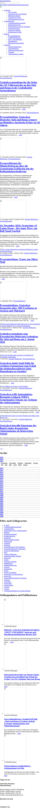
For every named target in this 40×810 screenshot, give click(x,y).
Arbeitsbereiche (9, 21)
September (28, 463)
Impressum (25, 5)
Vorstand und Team (14, 17)
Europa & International (11, 551)
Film (5, 552)
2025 (1, 459)
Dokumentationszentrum (16, 19)
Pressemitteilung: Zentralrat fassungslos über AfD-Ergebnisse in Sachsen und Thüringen (18, 308)
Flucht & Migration (10, 554)
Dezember (4, 463)
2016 (1, 482)
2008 (1, 497)
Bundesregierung (9, 536)
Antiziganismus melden (15, 54)
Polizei (6, 571)
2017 (1, 480)
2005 (1, 503)
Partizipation (8, 569)
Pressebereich (12, 41)
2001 (1, 511)
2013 (1, 487)
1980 (1, 516)
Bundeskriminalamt (10, 534)
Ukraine (6, 587)
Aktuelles (7, 45)
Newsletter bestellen (6, 5)
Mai (10, 465)
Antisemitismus (9, 529)
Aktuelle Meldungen (15, 47)
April (15, 465)
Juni (6, 465)
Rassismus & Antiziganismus (13, 574)
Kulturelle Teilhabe (14, 30)
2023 (1, 468)
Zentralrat (7, 10)
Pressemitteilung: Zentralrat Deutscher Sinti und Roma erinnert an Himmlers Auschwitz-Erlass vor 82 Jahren (20, 121)
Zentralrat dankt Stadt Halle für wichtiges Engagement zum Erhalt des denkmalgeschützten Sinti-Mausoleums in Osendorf (18, 367)
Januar (25, 465)
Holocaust (7, 558)
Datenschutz (17, 5)
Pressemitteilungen (14, 36)
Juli (2, 465)
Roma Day (7, 576)
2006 (1, 501)
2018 (1, 478)
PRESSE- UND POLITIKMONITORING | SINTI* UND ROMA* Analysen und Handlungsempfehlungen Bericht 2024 (22, 632)
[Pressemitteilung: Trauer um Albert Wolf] (20, 251)
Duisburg (7, 545)
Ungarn (6, 589)
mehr (24, 109)
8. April (6, 525)
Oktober (20, 463)
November (12, 463)
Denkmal (7, 543)
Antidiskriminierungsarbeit (16, 23)
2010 (1, 493)
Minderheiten (8, 563)
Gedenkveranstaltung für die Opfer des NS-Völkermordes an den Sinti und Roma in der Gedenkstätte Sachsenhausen (18, 86)
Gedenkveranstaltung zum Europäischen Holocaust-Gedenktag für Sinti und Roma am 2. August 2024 (19, 337)
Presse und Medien (10, 572)
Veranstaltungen (13, 48)
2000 (1, 512)
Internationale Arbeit (14, 32)
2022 (1, 470)
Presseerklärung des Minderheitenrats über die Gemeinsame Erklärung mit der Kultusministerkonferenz (17, 167)
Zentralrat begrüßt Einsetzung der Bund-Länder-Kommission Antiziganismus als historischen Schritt (18, 429)
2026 (1, 457)
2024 (1, 461)
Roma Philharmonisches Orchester (15, 578)
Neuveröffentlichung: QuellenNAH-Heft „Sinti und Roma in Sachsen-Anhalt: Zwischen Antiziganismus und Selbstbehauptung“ (20, 722)
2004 (1, 505)
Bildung (6, 532)
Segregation (8, 583)
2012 (1, 489)
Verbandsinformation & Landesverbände (17, 591)
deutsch (2, 1)
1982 (1, 514)
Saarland (7, 580)
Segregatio (7, 582)
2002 (1, 509)
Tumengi (11, 52)
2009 (1, 495)
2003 (1, 507)
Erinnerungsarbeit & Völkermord (15, 549)
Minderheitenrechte (14, 25)
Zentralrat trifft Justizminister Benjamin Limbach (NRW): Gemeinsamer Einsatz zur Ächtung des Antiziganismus (18, 398)
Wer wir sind (12, 12)
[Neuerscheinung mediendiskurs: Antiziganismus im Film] (15, 760)
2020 (1, 474)
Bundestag (7, 538)
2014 (1, 485)
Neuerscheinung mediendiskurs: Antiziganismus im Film (17, 767)
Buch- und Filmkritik (15, 39)
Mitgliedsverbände (14, 16)
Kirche (6, 560)
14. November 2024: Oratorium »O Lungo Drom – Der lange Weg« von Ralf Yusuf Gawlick (18, 228)
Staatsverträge (8, 585)
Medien (6, 34)
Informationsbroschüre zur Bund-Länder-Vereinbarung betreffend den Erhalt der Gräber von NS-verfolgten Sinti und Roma (22, 677)
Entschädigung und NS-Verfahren (19, 27)
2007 (1, 499)
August (35, 463)
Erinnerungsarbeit (14, 28)
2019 (1, 476)
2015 (1, 484)
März (20, 465)
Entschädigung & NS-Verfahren (14, 547)
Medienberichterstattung (16, 43)
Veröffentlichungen (14, 38)
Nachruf (6, 567)
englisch (8, 1)
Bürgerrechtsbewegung (11, 540)
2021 (1, 472)
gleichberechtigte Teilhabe (12, 556)
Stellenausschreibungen (15, 50)
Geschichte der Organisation (17, 14)
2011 (1, 491)
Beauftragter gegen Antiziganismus (15, 530)
